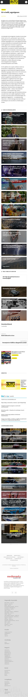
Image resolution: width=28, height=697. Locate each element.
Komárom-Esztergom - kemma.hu (12, 616)
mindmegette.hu (8, 657)
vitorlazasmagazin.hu (9, 661)
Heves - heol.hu (8, 614)
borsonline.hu (7, 670)
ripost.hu (6, 671)
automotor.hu (7, 651)
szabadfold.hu (7, 633)
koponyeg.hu (7, 683)
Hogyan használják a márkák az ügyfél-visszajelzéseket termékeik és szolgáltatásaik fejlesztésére (13, 419)
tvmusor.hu (7, 663)
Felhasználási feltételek (9, 557)
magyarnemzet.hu (8, 632)
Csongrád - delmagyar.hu (10, 607)
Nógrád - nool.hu (8, 617)
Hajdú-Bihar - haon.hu (9, 612)
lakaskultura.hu (8, 652)
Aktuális (3, 9)
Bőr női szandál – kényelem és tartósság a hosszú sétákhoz (12, 411)
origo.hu (6, 635)
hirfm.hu (6, 693)
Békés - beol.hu (8, 605)
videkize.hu (7, 662)
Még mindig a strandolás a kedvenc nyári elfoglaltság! (13, 402)
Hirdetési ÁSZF (9, 558)
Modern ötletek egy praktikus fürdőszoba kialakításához (10, 415)
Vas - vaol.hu (7, 623)
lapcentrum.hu (7, 685)
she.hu (6, 675)
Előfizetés (14, 358)
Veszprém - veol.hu (9, 624)
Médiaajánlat (17, 555)
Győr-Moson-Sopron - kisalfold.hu (11, 611)
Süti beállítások (14, 560)
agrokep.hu (7, 643)
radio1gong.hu (8, 692)
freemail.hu (7, 681)
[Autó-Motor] (14, 2)
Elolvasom (23, 388)
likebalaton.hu (7, 655)
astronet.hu (7, 649)
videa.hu (6, 684)
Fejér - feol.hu (7, 610)
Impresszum (9, 555)
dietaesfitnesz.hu (8, 660)
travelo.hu (7, 658)
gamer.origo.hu (8, 653)
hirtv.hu (6, 634)
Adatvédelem (20, 557)
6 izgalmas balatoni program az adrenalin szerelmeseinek (10, 406)
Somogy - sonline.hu (9, 619)
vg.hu (6, 642)
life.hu (6, 674)
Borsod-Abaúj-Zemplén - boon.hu (11, 606)
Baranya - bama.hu (9, 603)
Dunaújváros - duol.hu (9, 609)
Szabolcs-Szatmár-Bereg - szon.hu (12, 620)
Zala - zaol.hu (7, 625)
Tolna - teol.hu (7, 621)
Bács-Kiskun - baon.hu (9, 602)
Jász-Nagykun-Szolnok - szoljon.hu (12, 615)
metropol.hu (7, 672)
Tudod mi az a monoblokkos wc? (8, 399)
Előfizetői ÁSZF (18, 558)
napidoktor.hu (7, 656)
